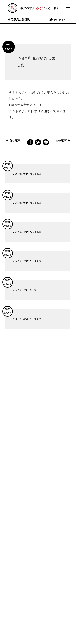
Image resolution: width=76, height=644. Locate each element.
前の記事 (14, 140)
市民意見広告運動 (19, 19)
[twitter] (57, 19)
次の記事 (61, 140)
